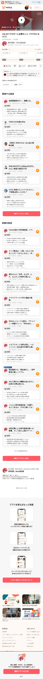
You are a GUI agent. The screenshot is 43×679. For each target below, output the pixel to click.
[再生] (37, 102)
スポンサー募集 (31, 637)
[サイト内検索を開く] (30, 7)
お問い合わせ (30, 646)
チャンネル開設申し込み (33, 631)
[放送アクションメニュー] (41, 66)
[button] (21, 20)
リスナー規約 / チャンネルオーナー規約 (12, 634)
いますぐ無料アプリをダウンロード (21, 580)
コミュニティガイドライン (9, 640)
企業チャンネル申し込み (33, 634)
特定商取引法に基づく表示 (9, 643)
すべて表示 (38, 49)
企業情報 (4, 631)
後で (21, 676)
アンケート (29, 640)
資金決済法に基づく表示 (8, 646)
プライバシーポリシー (8, 637)
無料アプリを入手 (21, 671)
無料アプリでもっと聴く (21, 213)
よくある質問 (30, 643)
